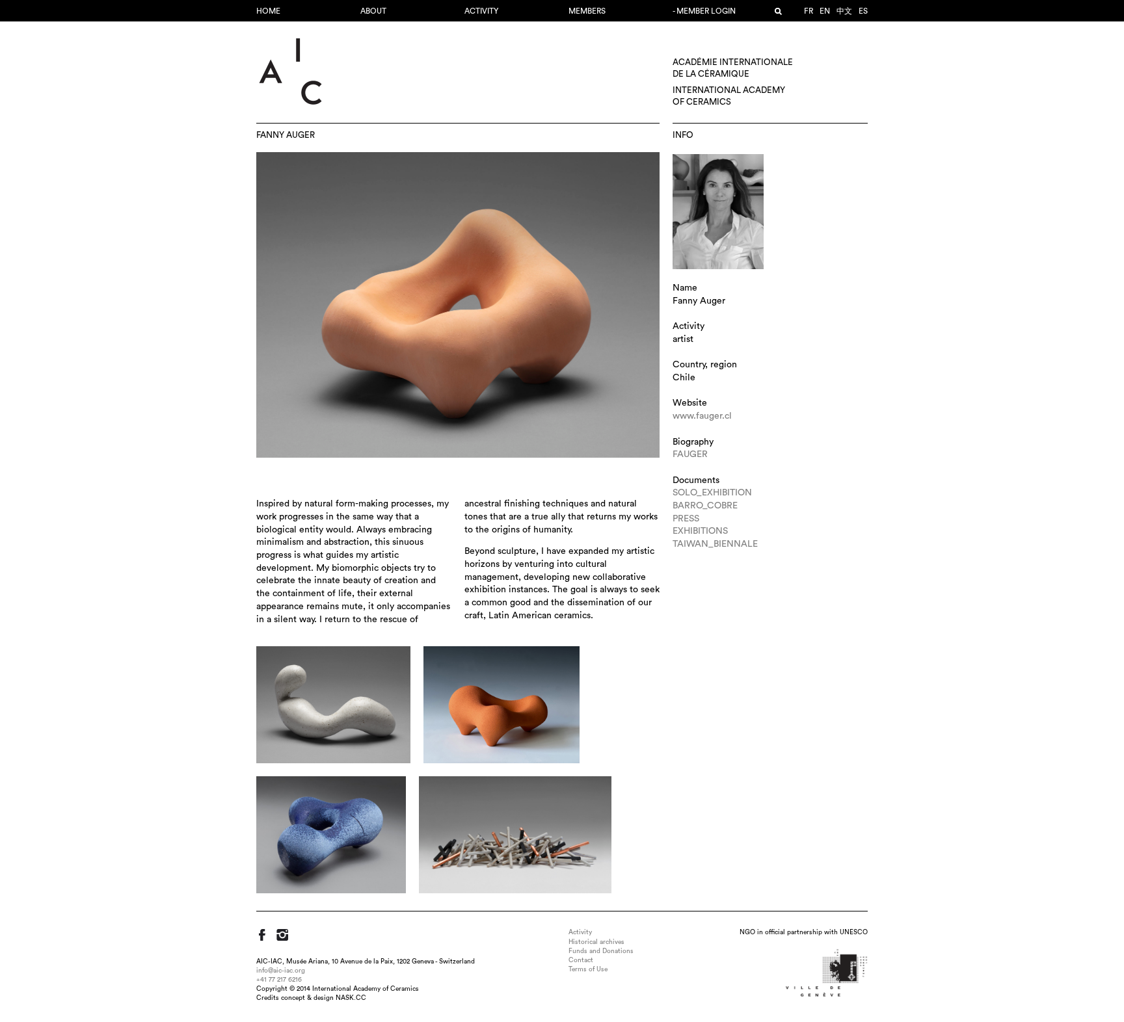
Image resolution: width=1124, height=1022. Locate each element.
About (373, 11)
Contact (581, 960)
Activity (481, 11)
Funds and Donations (601, 951)
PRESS (686, 518)
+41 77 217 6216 (279, 979)
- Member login (704, 11)
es (863, 11)
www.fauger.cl (702, 416)
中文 (844, 11)
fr (808, 11)
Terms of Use (588, 969)
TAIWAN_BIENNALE (715, 544)
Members (587, 11)
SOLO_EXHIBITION (712, 492)
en (825, 11)
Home (268, 11)
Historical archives (596, 942)
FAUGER (690, 454)
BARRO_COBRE (705, 505)
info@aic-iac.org (280, 970)
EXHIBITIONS (700, 531)
